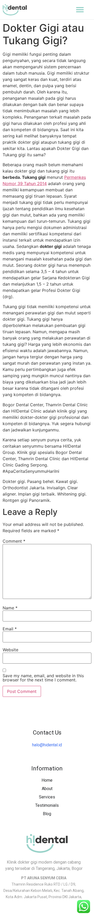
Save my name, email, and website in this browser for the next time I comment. (43, 678)
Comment (14, 541)
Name (10, 608)
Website (10, 650)
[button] (80, 9)
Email (10, 629)
